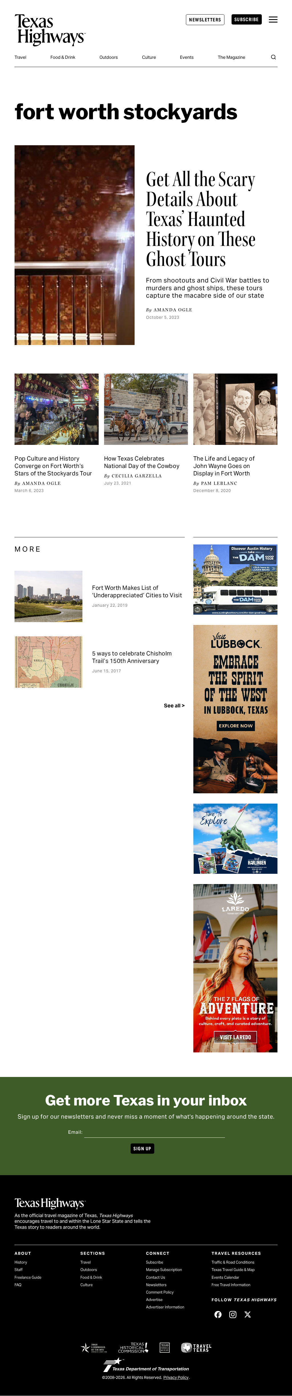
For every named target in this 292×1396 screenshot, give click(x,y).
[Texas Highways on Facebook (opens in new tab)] (218, 1314)
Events (187, 57)
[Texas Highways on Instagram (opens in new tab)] (232, 1314)
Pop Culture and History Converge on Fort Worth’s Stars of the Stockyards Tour (53, 466)
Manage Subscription (164, 1269)
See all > (174, 705)
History (21, 1262)
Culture (149, 57)
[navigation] (273, 20)
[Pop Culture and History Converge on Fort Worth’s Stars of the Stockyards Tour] (57, 409)
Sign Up (142, 1149)
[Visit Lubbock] (235, 791)
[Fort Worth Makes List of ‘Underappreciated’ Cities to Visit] (48, 596)
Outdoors (109, 57)
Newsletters (205, 20)
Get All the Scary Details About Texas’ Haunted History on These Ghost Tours (201, 219)
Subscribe (246, 20)
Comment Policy (160, 1292)
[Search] (273, 57)
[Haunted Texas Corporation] (235, 612)
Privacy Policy (175, 1377)
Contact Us (155, 1277)
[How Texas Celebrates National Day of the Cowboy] (146, 409)
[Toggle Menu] (273, 20)
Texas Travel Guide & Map (233, 1269)
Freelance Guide (28, 1277)
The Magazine (231, 57)
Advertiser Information (165, 1307)
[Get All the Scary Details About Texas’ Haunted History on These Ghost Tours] (75, 245)
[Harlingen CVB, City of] (235, 871)
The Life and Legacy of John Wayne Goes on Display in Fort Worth (224, 466)
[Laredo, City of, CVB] (235, 1050)
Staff (19, 1269)
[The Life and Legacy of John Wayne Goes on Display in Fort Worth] (235, 409)
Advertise (154, 1299)
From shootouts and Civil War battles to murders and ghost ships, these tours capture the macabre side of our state (207, 287)
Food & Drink (62, 57)
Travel (20, 57)
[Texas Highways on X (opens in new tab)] (247, 1314)
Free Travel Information (231, 1284)
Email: (75, 1132)
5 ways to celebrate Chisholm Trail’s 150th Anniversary (132, 657)
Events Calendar (225, 1277)
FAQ (18, 1284)
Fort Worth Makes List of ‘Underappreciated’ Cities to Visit (137, 591)
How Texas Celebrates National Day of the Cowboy (142, 462)
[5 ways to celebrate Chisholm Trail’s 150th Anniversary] (48, 662)
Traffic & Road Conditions (233, 1262)
